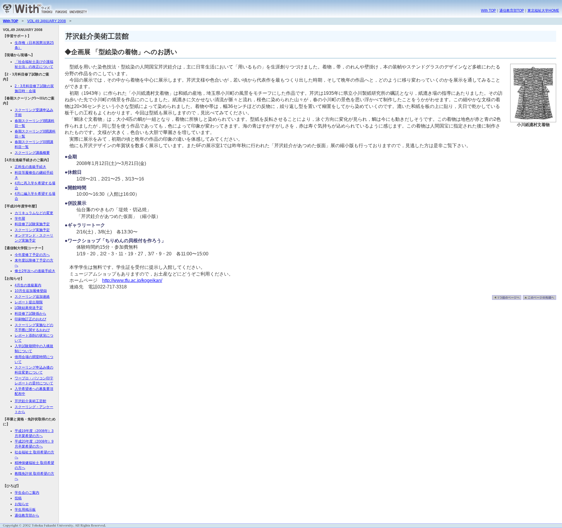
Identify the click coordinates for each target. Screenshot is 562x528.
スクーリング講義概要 (32, 153)
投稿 (18, 498)
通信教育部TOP (511, 10)
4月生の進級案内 (28, 285)
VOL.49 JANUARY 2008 (46, 21)
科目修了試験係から (30, 314)
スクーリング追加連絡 (32, 297)
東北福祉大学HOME (543, 10)
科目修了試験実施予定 (32, 224)
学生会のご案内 (27, 493)
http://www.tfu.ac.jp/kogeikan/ (132, 280)
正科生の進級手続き (30, 167)
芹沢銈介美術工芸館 (30, 401)
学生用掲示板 (25, 510)
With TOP (488, 10)
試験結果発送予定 (29, 308)
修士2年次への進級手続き (35, 271)
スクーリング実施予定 (32, 230)
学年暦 (20, 218)
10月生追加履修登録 (31, 291)
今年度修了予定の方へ (32, 255)
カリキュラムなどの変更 (34, 213)
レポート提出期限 (29, 302)
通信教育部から (27, 515)
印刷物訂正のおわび (30, 319)
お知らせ (22, 504)
